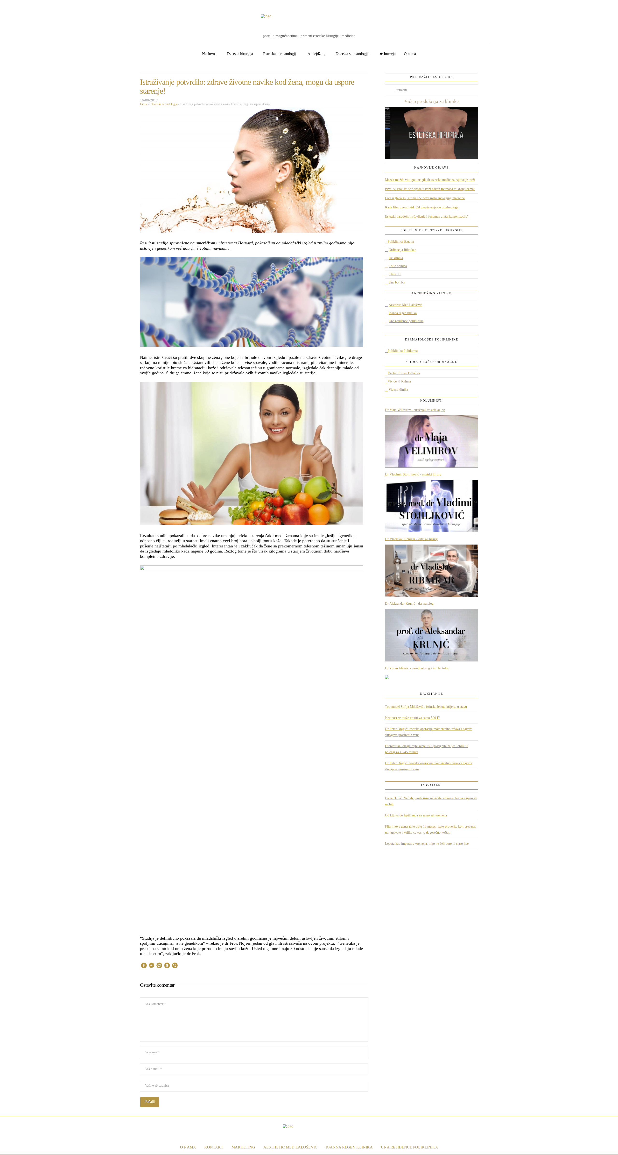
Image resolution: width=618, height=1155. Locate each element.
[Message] (159, 966)
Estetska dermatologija (163, 104)
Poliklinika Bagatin (401, 241)
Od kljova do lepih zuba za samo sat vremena (416, 815)
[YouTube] (18, 5)
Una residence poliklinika (406, 321)
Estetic (143, 104)
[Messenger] (151, 966)
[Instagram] (25, 5)
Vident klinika (398, 389)
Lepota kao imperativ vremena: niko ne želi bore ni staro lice (427, 843)
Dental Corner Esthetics (404, 373)
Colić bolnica (398, 266)
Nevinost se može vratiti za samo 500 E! (412, 718)
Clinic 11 (395, 274)
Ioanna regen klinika (403, 313)
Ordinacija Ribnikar (402, 250)
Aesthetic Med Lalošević (405, 305)
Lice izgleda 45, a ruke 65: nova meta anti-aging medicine (425, 198)
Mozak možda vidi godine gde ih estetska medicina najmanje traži (430, 180)
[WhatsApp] (167, 966)
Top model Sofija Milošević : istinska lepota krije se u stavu (426, 707)
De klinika (396, 258)
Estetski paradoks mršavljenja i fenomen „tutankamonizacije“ (427, 216)
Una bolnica (397, 282)
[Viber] (175, 966)
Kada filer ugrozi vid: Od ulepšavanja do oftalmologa (421, 207)
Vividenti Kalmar (399, 381)
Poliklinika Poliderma (403, 351)
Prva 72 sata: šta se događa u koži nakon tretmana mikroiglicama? (430, 189)
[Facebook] (11, 5)
